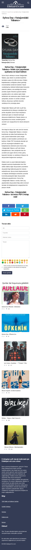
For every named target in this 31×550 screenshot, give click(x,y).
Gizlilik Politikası (6, 506)
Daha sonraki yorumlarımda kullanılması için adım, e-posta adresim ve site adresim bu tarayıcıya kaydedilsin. (16, 267)
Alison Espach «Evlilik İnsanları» (11, 390)
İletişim (4, 522)
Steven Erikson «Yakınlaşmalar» (13, 447)
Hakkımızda (5, 517)
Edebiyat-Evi (5, 12)
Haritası (4, 512)
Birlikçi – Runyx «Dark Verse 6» (11, 418)
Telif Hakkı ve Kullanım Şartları (10, 501)
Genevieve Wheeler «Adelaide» (11, 306)
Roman (11, 12)
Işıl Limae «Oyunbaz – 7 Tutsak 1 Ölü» (15, 363)
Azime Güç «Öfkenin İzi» (9, 334)
